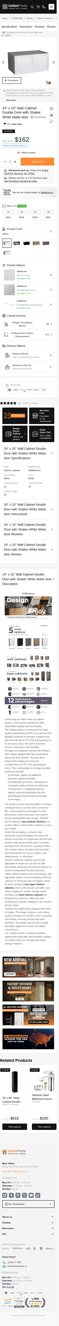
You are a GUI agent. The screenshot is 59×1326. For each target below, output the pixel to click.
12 (5, 486)
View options (14, 1126)
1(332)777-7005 (14, 1262)
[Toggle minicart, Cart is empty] (38, 7)
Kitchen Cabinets (44, 18)
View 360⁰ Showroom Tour (15, 1171)
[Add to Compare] (51, 115)
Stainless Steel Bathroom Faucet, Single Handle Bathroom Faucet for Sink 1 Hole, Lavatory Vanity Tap (44, 1097)
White (31, 478)
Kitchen (30, 18)
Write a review (28, 152)
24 (29, 486)
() (19, 152)
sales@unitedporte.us (17, 1266)
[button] (15, 416)
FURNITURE (17, 18)
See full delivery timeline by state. (20, 181)
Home (5, 18)
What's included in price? (15, 145)
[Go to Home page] (14, 7)
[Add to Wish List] (51, 109)
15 (5, 494)
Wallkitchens (47, 192)
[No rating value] (9, 403)
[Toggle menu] (51, 7)
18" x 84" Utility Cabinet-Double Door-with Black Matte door (14, 1100)
